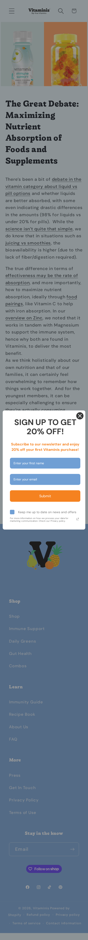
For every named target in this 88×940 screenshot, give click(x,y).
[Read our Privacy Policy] (77, 519)
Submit (45, 496)
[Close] (79, 415)
